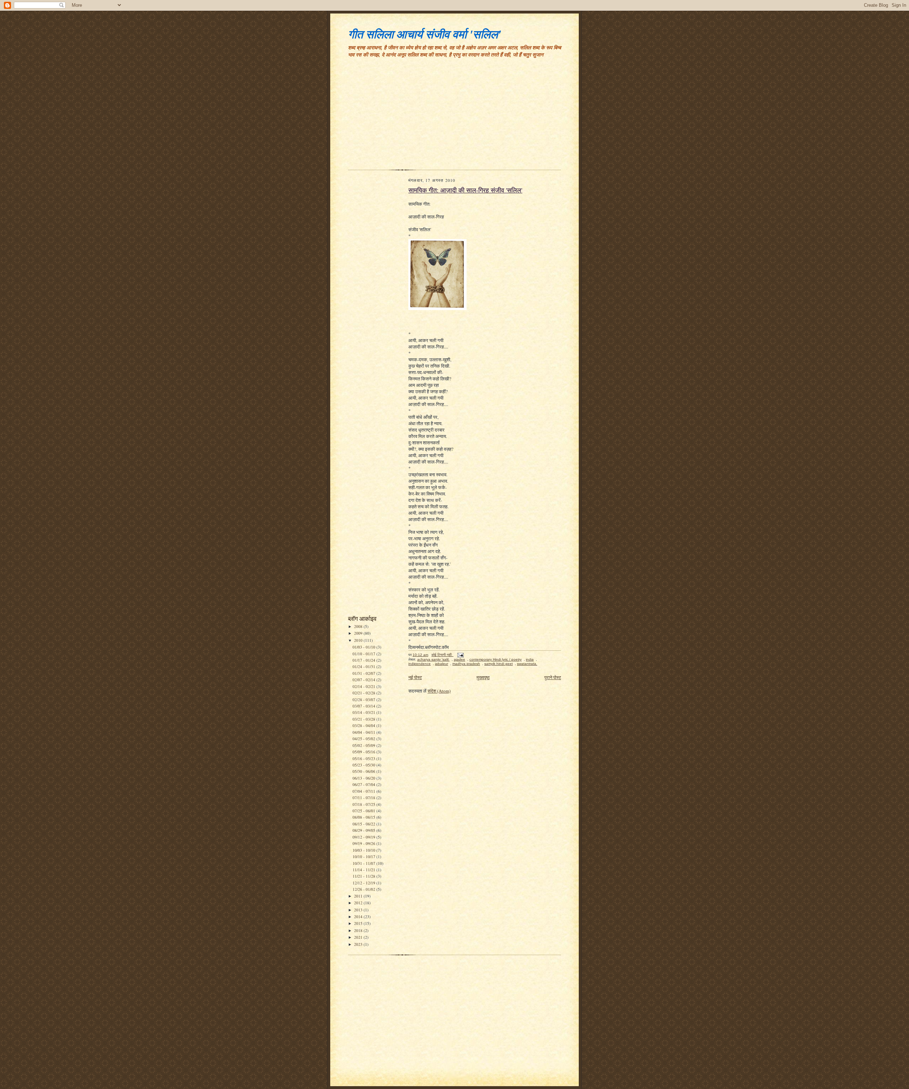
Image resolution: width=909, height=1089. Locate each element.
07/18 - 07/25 (364, 804)
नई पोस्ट (415, 677)
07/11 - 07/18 (364, 797)
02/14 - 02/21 (364, 686)
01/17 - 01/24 (364, 660)
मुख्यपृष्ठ (483, 677)
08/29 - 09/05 (364, 830)
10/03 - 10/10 (364, 850)
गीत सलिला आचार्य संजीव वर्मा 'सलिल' (424, 34)
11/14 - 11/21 (364, 869)
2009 (359, 633)
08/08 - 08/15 (364, 817)
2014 (359, 916)
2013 (359, 909)
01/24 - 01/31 (364, 666)
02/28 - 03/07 (364, 699)
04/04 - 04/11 (364, 732)
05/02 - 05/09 (364, 745)
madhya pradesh (466, 664)
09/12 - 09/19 (364, 837)
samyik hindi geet (498, 664)
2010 (359, 640)
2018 (359, 930)
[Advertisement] (454, 116)
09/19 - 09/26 (364, 843)
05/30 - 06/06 (364, 771)
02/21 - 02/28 (364, 692)
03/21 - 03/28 (364, 719)
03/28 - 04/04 (364, 725)
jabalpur (441, 664)
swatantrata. (527, 664)
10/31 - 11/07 (364, 863)
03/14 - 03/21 (364, 712)
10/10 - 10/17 (364, 856)
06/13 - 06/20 (364, 778)
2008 (359, 626)
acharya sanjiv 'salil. (433, 659)
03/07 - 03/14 (364, 706)
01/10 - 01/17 (364, 653)
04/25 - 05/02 (364, 738)
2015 (359, 923)
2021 (359, 937)
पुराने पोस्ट (552, 677)
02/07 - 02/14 (364, 679)
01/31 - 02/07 (364, 673)
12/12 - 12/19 (364, 882)
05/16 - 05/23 (364, 758)
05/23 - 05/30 (364, 765)
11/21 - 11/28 (364, 876)
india (530, 659)
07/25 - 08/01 (364, 810)
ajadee (459, 659)
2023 (359, 944)
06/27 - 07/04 (364, 784)
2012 (359, 902)
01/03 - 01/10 (364, 647)
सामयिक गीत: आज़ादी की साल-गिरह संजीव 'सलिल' (465, 190)
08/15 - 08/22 (364, 824)
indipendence (419, 664)
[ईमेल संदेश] (460, 655)
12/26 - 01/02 (364, 889)
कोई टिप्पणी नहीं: (442, 655)
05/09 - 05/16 (364, 751)
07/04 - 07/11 (364, 791)
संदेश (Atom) (439, 691)
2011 (359, 896)
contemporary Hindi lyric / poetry (495, 659)
